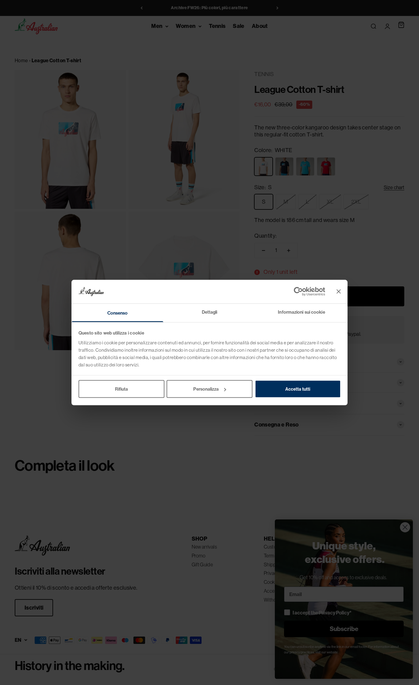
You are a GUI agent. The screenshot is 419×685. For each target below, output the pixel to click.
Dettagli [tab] (209, 312)
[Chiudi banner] (338, 291)
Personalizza (206, 389)
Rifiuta (121, 389)
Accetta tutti (297, 389)
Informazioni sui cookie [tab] (301, 312)
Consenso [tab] (117, 313)
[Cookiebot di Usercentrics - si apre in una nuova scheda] (298, 291)
